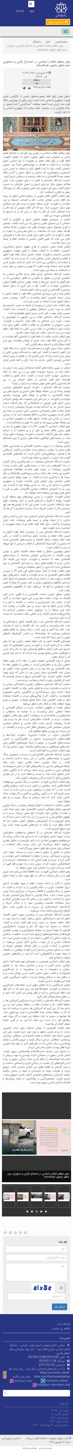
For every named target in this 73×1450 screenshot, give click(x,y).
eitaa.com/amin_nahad (54, 1373)
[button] (58, 22)
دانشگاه (37, 42)
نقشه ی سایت (61, 1328)
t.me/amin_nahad (56, 1381)
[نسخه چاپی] (29, 88)
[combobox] (36, 1393)
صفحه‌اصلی (61, 42)
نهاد (36, 83)
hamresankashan (59, 1376)
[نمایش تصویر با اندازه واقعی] (36, 133)
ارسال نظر (60, 1307)
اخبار (48, 42)
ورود (31, 11)
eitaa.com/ (41, 1376)
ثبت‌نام (20, 11)
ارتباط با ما (63, 1324)
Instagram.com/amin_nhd (53, 1385)
